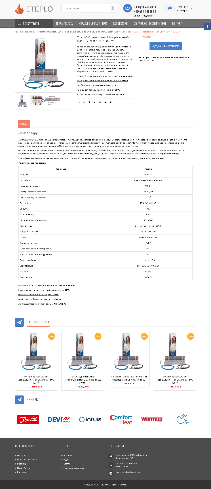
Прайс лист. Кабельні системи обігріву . (98, 89)
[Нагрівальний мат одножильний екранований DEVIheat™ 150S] (128, 352)
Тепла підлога (32, 31)
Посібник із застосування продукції (97, 85)
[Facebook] (207, 26)
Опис (23, 123)
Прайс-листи (23, 468)
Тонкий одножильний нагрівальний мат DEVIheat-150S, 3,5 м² (175, 379)
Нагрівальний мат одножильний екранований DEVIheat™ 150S (129, 378)
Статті (67, 463)
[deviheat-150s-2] (22, 100)
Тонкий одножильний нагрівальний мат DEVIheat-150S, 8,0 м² (36, 379)
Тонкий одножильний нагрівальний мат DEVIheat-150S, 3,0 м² (82, 379)
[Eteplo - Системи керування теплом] (36, 8)
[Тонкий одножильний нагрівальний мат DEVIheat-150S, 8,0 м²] (36, 352)
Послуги (21, 455)
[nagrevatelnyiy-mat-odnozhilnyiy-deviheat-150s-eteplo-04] (52, 100)
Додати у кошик (166, 46)
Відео (66, 459)
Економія (68, 455)
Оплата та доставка (27, 459)
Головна (19, 31)
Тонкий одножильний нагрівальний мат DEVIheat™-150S (91, 31)
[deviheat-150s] (37, 100)
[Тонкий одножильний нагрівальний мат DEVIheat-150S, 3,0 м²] (82, 352)
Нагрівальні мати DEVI (51, 31)
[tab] (24, 124)
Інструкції (22, 463)
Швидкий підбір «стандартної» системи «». (105, 76)
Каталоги (21, 472)
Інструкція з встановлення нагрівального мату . (102, 80)
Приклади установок (74, 468)
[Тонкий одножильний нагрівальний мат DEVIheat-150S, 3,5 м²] (175, 352)
